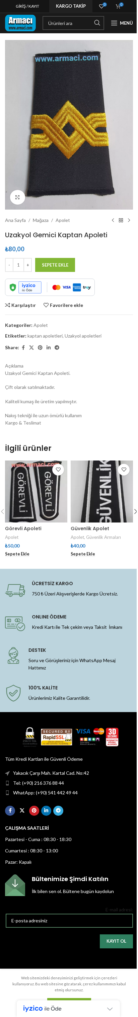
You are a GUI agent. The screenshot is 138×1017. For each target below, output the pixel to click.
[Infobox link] (69, 885)
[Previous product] (113, 220)
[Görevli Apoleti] (36, 491)
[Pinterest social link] (40, 347)
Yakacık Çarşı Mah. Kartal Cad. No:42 (51, 773)
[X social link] (31, 347)
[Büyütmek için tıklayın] (17, 197)
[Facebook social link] (23, 347)
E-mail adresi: (119, 909)
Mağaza (41, 220)
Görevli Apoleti (23, 528)
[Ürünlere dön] (121, 220)
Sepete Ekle (55, 265)
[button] (17, 554)
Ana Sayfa (15, 220)
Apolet (63, 220)
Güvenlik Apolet (90, 528)
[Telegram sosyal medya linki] (57, 347)
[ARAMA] (97, 23)
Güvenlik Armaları (103, 537)
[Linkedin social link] (49, 347)
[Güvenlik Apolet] (102, 491)
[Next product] (129, 220)
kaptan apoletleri (45, 336)
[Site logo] (20, 22)
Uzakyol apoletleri (83, 336)
